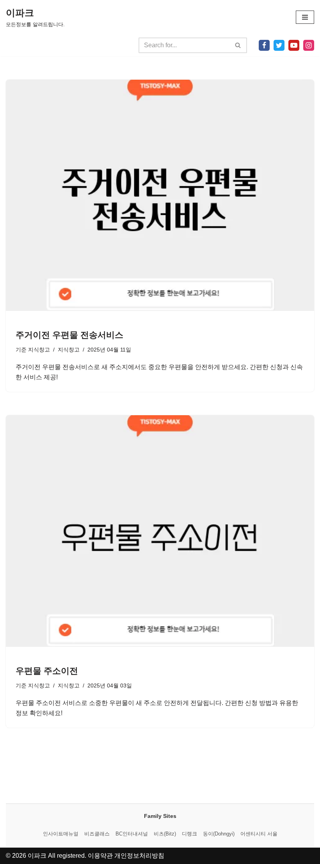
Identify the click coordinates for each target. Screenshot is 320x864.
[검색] (238, 45)
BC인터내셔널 (132, 834)
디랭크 (189, 834)
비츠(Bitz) (165, 834)
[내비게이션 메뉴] (305, 17)
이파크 (37, 855)
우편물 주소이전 (47, 671)
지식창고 (39, 349)
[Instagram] (308, 45)
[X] (279, 45)
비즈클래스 (97, 834)
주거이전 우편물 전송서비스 (69, 335)
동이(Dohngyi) (219, 834)
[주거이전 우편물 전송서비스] (160, 195)
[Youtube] (293, 45)
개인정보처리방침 (139, 855)
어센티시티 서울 (258, 834)
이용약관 (100, 855)
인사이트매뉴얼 (60, 834)
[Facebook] (264, 45)
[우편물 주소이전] (160, 531)
